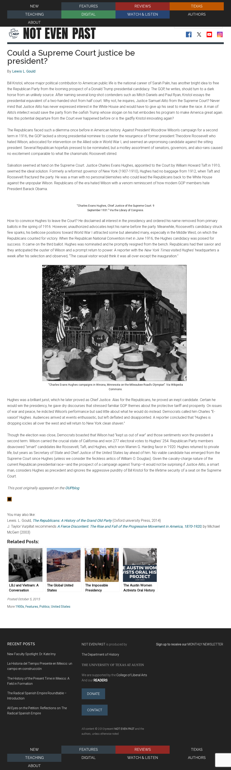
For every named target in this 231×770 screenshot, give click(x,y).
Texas (197, 749)
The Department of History (100, 654)
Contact (94, 710)
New (34, 749)
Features (31, 606)
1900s (19, 606)
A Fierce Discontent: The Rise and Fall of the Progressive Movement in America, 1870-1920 (129, 526)
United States (60, 606)
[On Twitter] (199, 34)
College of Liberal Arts (131, 675)
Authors (197, 758)
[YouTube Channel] (209, 34)
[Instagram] (220, 34)
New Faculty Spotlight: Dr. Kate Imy (31, 654)
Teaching (34, 758)
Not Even (59, 33)
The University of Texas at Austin (113, 665)
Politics (44, 606)
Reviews (142, 749)
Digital (88, 758)
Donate (93, 694)
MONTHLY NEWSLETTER (205, 644)
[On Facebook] (189, 34)
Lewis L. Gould (23, 71)
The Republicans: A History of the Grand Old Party (72, 520)
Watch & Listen (142, 758)
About (34, 766)
